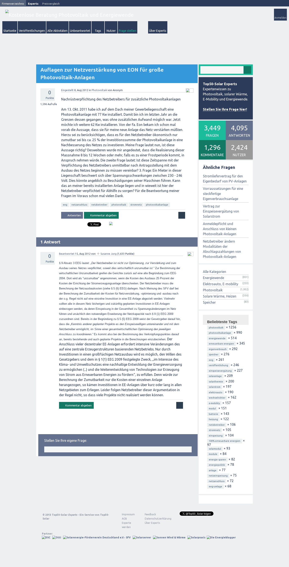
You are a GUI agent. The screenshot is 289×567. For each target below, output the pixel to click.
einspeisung (216, 435)
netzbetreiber (99, 204)
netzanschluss (79, 204)
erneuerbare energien (221, 343)
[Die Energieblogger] (221, 537)
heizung (213, 419)
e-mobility (214, 403)
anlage (212, 470)
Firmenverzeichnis (13, 3)
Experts (33, 3)
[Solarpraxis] (196, 537)
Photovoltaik (99, 90)
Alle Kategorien (214, 272)
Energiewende (213, 278)
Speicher (209, 302)
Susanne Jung (108, 253)
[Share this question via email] (109, 225)
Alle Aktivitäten (57, 30)
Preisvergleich (51, 3)
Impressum (128, 514)
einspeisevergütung (220, 371)
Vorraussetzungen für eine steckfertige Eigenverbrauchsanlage (223, 194)
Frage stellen (127, 30)
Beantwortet (66, 253)
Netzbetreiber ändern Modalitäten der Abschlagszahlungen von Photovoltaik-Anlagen (222, 248)
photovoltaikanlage (157, 204)
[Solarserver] (142, 537)
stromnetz (136, 204)
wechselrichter (217, 397)
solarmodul (215, 448)
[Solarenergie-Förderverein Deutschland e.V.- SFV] (97, 537)
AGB (124, 518)
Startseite (9, 30)
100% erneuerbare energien (224, 441)
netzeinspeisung (218, 475)
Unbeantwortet (80, 30)
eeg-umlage (215, 486)
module (213, 454)
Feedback (150, 514)
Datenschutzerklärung (155, 518)
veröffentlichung (218, 365)
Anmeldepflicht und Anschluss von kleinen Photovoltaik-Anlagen (220, 229)
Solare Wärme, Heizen (219, 296)
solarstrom (214, 387)
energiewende (217, 338)
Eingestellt (67, 90)
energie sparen (217, 459)
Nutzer (111, 30)
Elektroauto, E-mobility (220, 284)
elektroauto (215, 392)
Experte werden (126, 524)
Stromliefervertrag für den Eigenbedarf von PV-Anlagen (225, 178)
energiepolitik (217, 465)
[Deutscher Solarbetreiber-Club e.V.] (46, 537)
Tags (98, 30)
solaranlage (215, 376)
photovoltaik (118, 204)
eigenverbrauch (218, 349)
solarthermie (216, 381)
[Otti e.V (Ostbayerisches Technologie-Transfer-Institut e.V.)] (56, 537)
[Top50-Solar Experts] (69, 15)
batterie (213, 414)
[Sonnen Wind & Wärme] (169, 537)
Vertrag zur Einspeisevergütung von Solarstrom (221, 211)
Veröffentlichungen (32, 30)
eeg (65, 204)
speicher (213, 354)
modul (212, 408)
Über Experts (157, 30)
